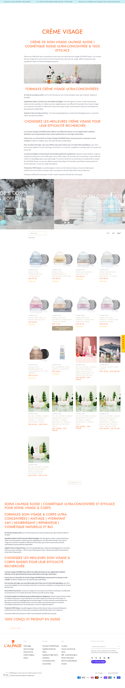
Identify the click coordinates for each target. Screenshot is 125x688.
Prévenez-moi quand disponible (62, 328)
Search (26, 658)
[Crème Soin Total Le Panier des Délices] (38, 300)
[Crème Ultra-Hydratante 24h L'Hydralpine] (38, 255)
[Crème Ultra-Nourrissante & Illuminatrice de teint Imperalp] (38, 349)
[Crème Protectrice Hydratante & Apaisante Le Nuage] (109, 255)
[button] (123, 343)
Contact (64, 664)
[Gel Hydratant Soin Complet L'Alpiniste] (62, 349)
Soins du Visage (29, 649)
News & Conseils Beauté (69, 661)
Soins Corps (62, 215)
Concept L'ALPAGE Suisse (50, 646)
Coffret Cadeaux (29, 655)
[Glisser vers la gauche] (5, 204)
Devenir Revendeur (67, 658)
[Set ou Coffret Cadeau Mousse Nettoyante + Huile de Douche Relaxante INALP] (38, 449)
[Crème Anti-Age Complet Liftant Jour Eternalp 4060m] (109, 300)
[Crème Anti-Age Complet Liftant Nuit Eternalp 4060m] (86, 300)
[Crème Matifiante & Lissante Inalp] (86, 255)
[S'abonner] (119, 646)
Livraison (64, 646)
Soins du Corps (28, 652)
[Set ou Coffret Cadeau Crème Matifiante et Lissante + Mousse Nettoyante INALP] (38, 398)
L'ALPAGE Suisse (13, 673)
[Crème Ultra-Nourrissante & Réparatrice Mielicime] (62, 255)
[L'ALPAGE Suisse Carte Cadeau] (109, 349)
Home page (27, 646)
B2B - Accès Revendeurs (69, 655)
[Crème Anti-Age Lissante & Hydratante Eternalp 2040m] (62, 300)
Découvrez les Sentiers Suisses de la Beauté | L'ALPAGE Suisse (19, 675)
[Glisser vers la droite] (120, 204)
